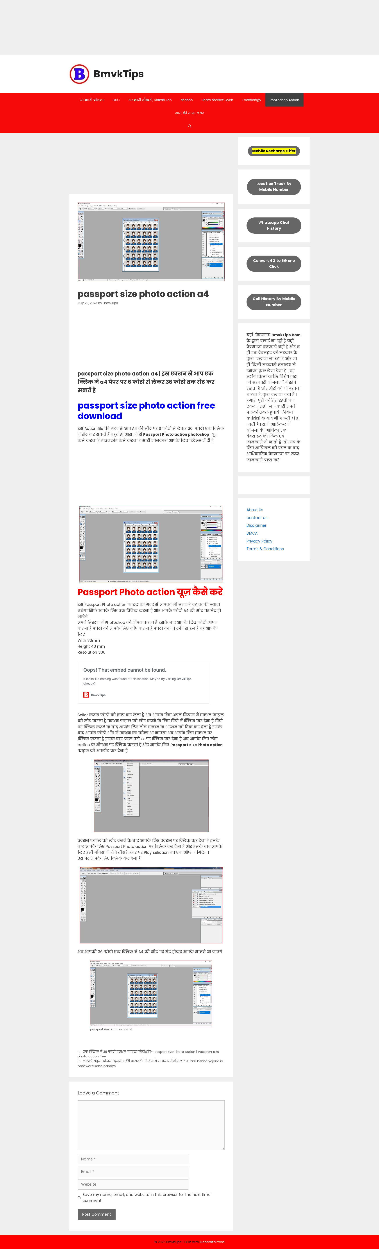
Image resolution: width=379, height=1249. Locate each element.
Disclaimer (256, 525)
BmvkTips (119, 74)
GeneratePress (212, 1242)
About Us (255, 509)
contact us (257, 517)
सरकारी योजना (92, 100)
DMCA (252, 533)
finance (187, 100)
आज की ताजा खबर (189, 113)
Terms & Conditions (265, 549)
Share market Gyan (217, 100)
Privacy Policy (259, 541)
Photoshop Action (284, 100)
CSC (116, 100)
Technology (251, 100)
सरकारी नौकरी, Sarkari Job (150, 100)
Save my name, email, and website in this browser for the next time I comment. (147, 1197)
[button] (190, 126)
